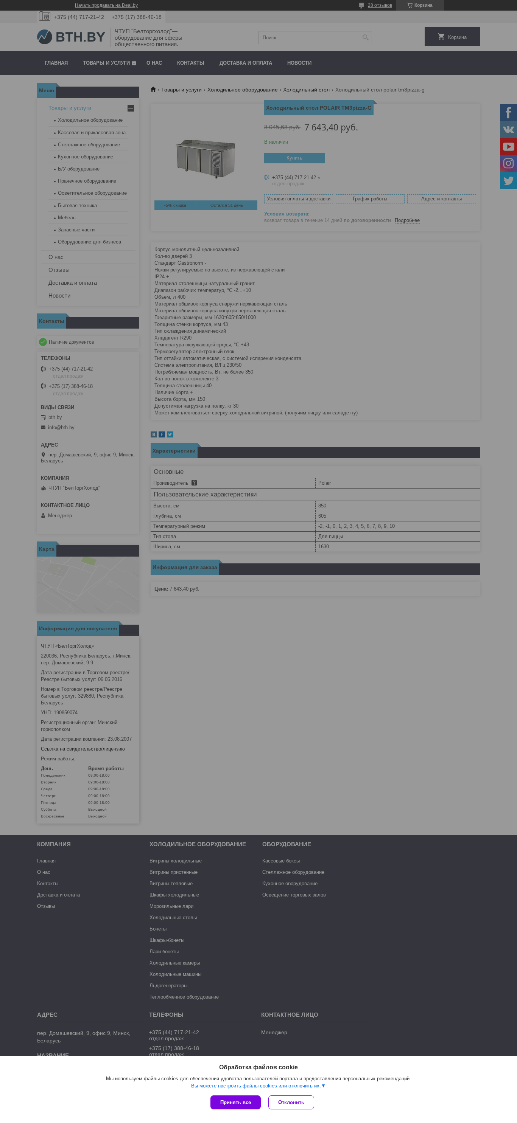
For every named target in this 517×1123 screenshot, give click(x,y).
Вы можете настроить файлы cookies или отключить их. (256, 1086)
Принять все (235, 1102)
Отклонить (291, 1102)
